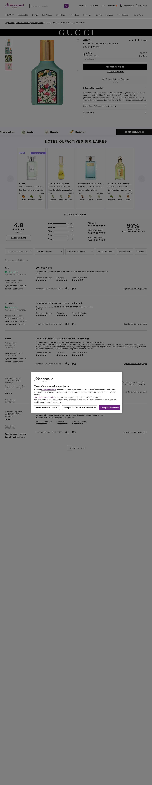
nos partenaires (48, 390)
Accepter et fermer (109, 408)
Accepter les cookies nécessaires (80, 408)
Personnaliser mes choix (47, 408)
